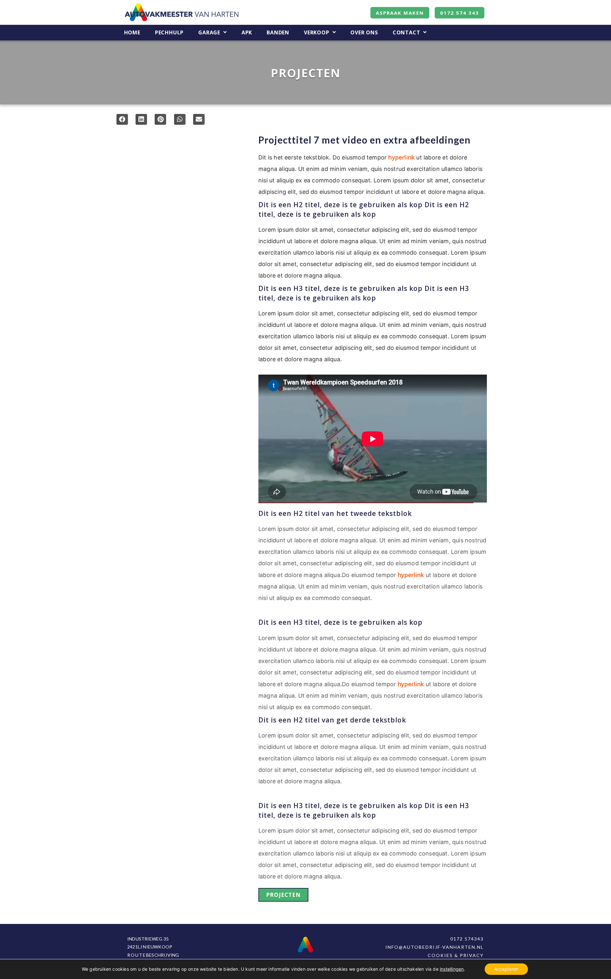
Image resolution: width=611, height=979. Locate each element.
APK (247, 32)
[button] (122, 119)
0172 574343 (467, 938)
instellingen (452, 969)
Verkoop (316, 32)
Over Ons (364, 32)
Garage (209, 32)
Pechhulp (169, 32)
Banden (278, 32)
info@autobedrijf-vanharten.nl (434, 947)
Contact (406, 32)
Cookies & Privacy (456, 955)
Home (132, 32)
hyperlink (401, 157)
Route (136, 955)
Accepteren (506, 969)
